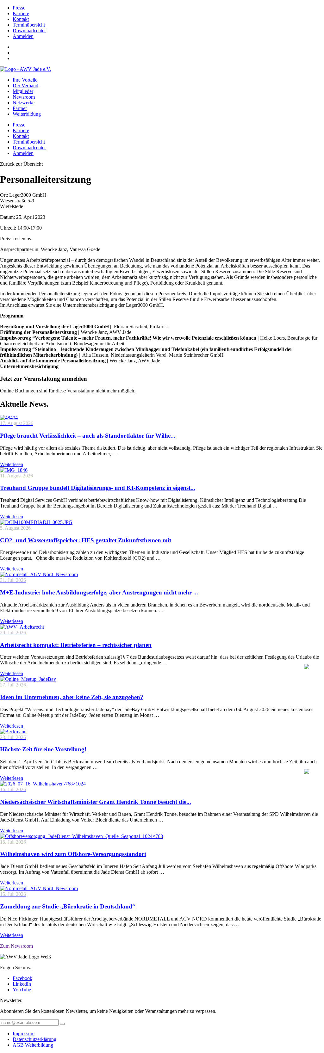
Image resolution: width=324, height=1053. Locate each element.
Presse (19, 7)
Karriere (21, 13)
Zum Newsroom (16, 946)
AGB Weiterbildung (33, 1045)
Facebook (22, 978)
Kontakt (21, 19)
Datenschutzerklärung (34, 1039)
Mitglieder (23, 91)
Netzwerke (23, 102)
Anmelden (23, 36)
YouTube (22, 989)
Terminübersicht (29, 25)
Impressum (23, 1033)
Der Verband (25, 85)
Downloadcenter (29, 30)
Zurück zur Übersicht (21, 164)
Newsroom (24, 97)
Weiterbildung (27, 114)
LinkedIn (22, 984)
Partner (20, 108)
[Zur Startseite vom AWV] (25, 69)
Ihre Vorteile (25, 80)
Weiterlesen (11, 464)
